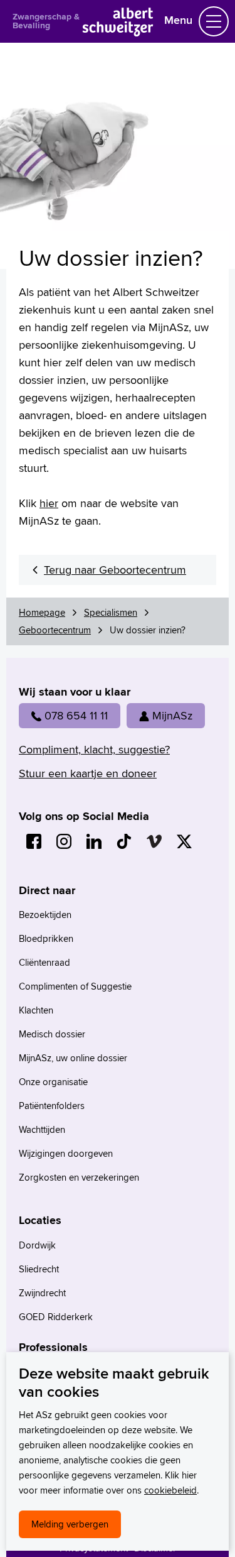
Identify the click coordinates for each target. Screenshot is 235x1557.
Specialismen (110, 612)
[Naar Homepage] (117, 32)
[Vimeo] (154, 841)
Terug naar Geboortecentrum (115, 569)
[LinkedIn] (94, 841)
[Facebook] (34, 841)
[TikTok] (124, 841)
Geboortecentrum (55, 629)
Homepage (42, 612)
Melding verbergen (69, 1524)
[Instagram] (64, 841)
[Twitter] (184, 841)
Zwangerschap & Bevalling (46, 20)
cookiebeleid (170, 1490)
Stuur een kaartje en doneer (88, 773)
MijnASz (172, 715)
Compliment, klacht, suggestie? (94, 749)
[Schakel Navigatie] (214, 21)
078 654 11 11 (76, 715)
